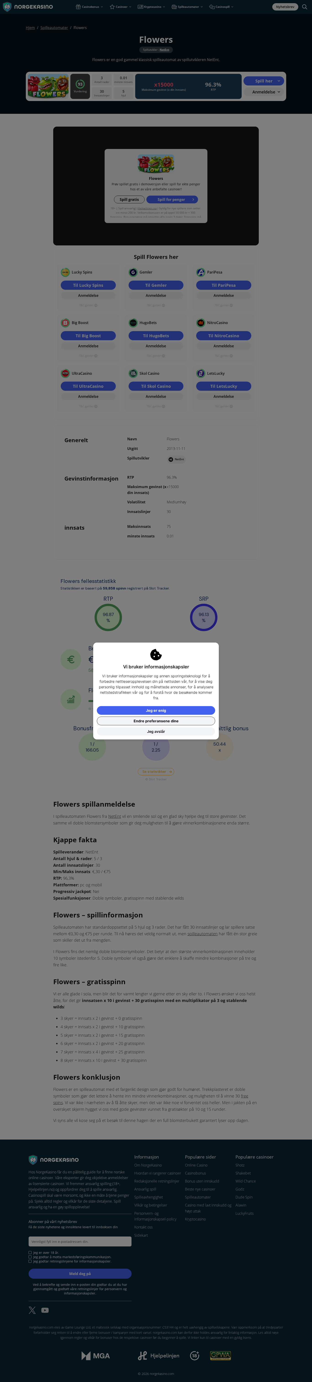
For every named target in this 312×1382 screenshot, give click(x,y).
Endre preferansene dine (156, 721)
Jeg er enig (156, 710)
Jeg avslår (156, 731)
